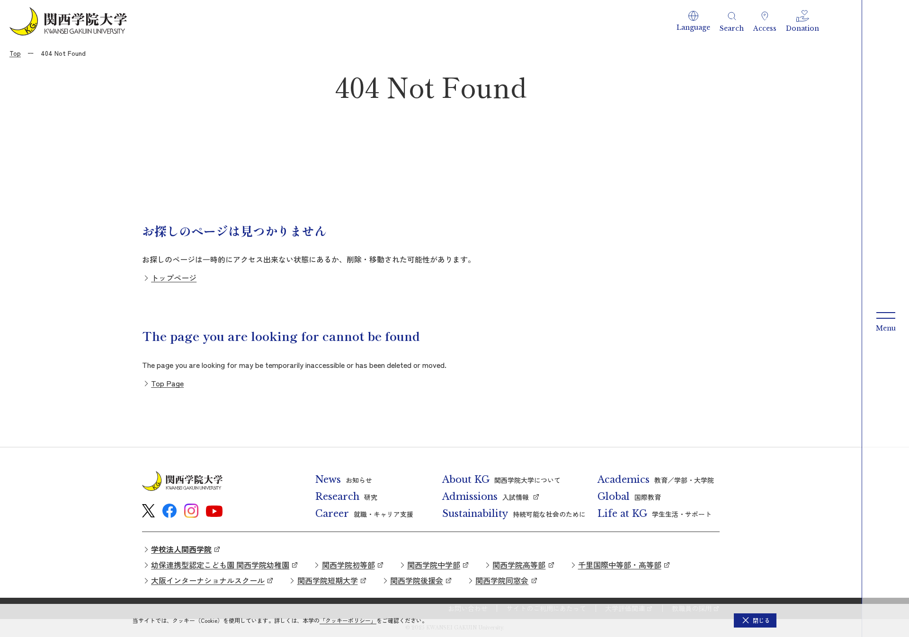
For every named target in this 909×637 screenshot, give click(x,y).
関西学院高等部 (518, 564)
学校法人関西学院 (181, 549)
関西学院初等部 (348, 564)
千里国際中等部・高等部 (619, 564)
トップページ (173, 277)
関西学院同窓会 (501, 580)
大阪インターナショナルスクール (208, 580)
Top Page (167, 383)
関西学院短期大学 (327, 580)
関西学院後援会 (416, 580)
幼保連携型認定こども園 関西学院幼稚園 (220, 564)
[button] (693, 21)
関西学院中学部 (433, 564)
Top (15, 53)
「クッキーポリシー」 (348, 620)
